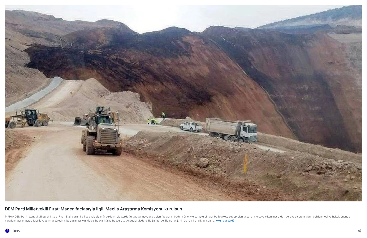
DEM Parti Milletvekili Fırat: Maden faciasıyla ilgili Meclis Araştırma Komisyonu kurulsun (93, 208)
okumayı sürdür (225, 220)
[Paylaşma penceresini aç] (359, 230)
